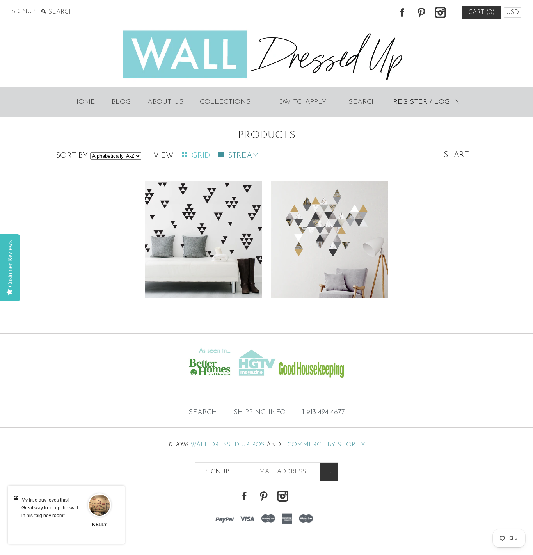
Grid (202, 156)
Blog (121, 102)
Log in (447, 102)
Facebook (401, 12)
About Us (165, 102)
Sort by (72, 156)
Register (410, 102)
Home (84, 102)
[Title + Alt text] (91, 382)
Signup (24, 12)
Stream (243, 156)
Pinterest (421, 12)
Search (362, 102)
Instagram (440, 12)
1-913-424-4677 (323, 412)
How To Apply (302, 102)
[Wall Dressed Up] (266, 31)
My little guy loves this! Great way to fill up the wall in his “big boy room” (49, 507)
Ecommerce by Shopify (324, 445)
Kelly (99, 524)
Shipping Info (259, 412)
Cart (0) (481, 12)
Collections (228, 102)
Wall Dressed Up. (220, 445)
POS (258, 445)
